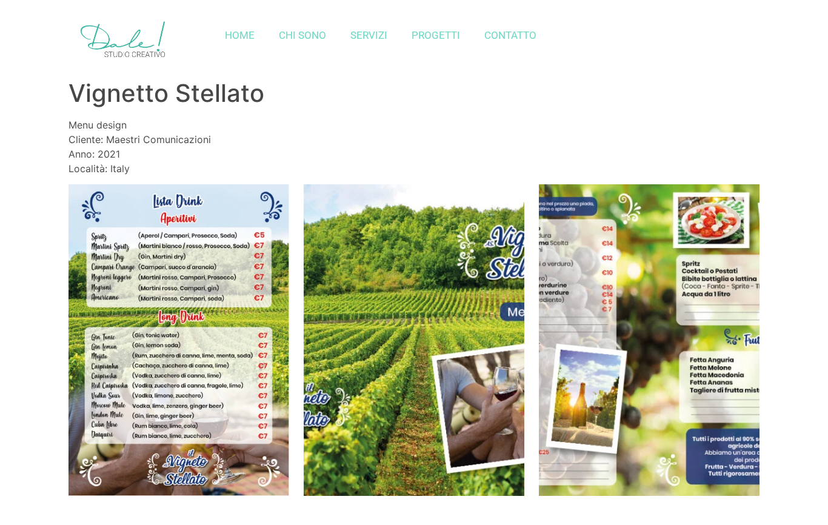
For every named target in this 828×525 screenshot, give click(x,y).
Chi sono (302, 35)
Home (240, 35)
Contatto (510, 35)
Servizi (368, 35)
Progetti (436, 35)
